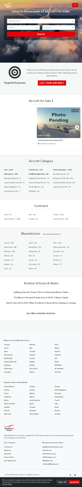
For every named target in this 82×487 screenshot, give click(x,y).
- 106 (32, 215)
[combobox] (41, 21)
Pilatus (31, 372)
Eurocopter (33, 368)
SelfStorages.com (49, 457)
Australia (32, 410)
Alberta (32, 393)
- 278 (60, 219)
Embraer (32, 355)
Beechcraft (8, 355)
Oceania (32, 407)
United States (9, 386)
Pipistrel (58, 355)
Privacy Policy (9, 457)
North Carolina (9, 404)
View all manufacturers (51, 234)
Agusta (57, 351)
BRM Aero (58, 365)
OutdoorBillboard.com (51, 464)
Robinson (7, 365)
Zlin (56, 358)
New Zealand (34, 414)
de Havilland (59, 368)
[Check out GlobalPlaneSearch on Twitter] (75, 475)
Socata (32, 358)
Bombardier (8, 358)
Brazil (31, 404)
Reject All (62, 482)
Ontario (32, 390)
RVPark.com (47, 450)
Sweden (58, 414)
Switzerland (59, 397)
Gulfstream (8, 368)
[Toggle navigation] (75, 5)
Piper (6, 351)
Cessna (7, 344)
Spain (57, 407)
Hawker (32, 362)
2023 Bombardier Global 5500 (50, 140)
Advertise (7, 454)
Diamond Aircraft (10, 362)
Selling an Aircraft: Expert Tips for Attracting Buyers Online (41, 292)
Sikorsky (58, 372)
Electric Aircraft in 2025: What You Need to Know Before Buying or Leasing (41, 303)
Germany (58, 393)
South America (34, 400)
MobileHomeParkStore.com (53, 447)
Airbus (57, 348)
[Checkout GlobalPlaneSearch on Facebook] (70, 475)
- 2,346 (58, 215)
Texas (6, 393)
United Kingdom (60, 390)
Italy (56, 404)
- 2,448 (12, 219)
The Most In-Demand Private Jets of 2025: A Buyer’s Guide (41, 297)
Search (41, 34)
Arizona (7, 410)
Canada (32, 386)
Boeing (32, 365)
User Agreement (10, 461)
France (57, 400)
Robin (57, 362)
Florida (6, 390)
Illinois (6, 400)
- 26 (33, 219)
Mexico (32, 397)
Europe (57, 386)
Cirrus (6, 348)
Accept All (74, 482)
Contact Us (8, 447)
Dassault (7, 372)
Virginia (7, 407)
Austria (57, 410)
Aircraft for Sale (40, 101)
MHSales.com (48, 461)
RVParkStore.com (49, 454)
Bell (30, 348)
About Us (7, 450)
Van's (57, 344)
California (7, 397)
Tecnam (32, 351)
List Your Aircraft (52, 83)
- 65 (8, 215)
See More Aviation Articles (41, 313)
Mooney (32, 344)
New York (7, 414)
